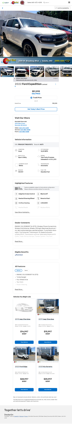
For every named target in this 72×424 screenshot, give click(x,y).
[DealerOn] (8, 414)
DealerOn (16, 416)
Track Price (37, 97)
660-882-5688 (25, 129)
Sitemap (21, 416)
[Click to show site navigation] (69, 2)
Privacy (26, 416)
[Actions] (55, 84)
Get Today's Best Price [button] (36, 109)
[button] (2, 7)
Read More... (19, 241)
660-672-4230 (24, 128)
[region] (36, 103)
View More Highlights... (22, 212)
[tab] (18, 270)
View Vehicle (24, 342)
